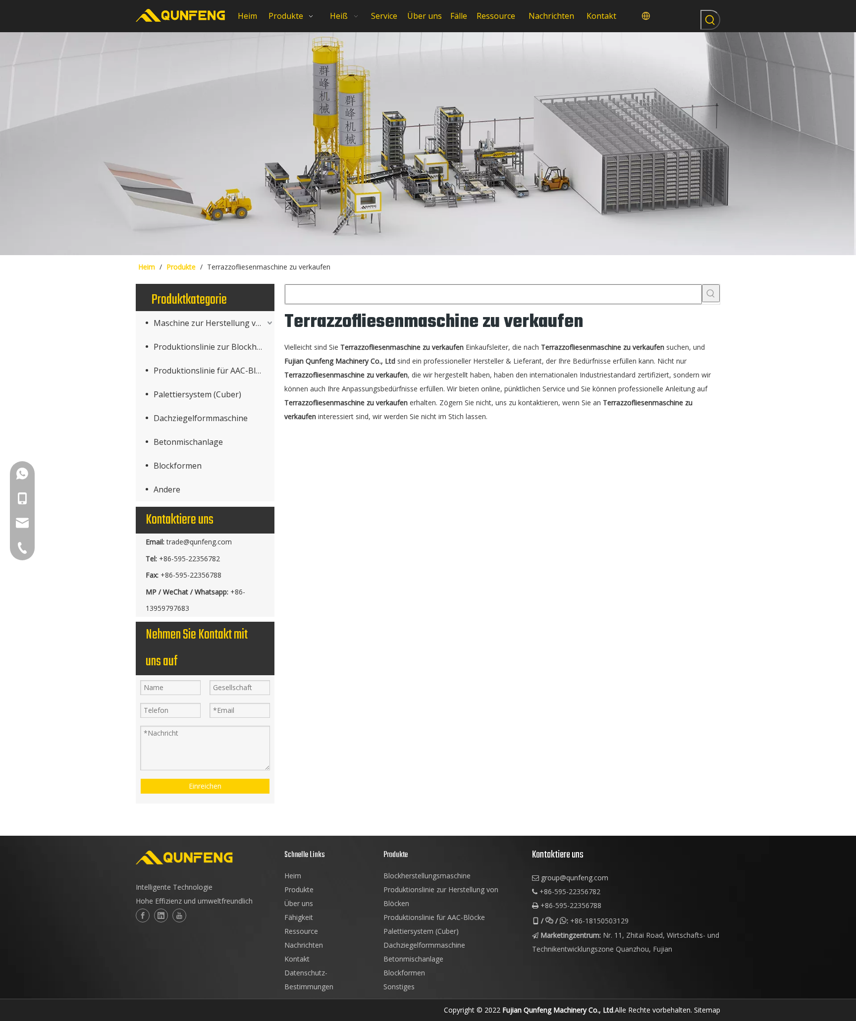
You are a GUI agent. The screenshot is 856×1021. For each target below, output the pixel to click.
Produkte (299, 889)
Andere (167, 489)
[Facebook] (143, 915)
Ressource (301, 931)
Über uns (298, 903)
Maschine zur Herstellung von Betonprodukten (214, 323)
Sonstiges (399, 986)
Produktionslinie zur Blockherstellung (214, 346)
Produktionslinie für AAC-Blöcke (213, 370)
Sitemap (707, 1010)
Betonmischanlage (188, 441)
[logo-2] (205, 857)
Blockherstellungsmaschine (427, 875)
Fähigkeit (298, 917)
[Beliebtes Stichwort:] (710, 20)
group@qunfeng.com (574, 877)
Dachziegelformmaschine (201, 418)
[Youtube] (179, 915)
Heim (292, 875)
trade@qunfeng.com (199, 541)
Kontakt (297, 959)
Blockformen (178, 465)
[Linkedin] (161, 915)
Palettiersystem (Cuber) (197, 394)
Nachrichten (303, 945)
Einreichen (205, 786)
